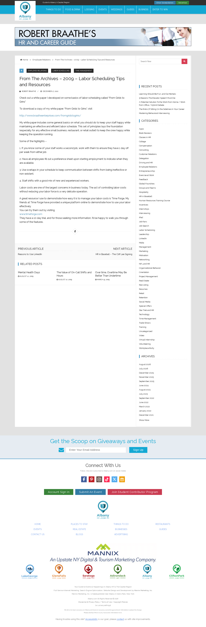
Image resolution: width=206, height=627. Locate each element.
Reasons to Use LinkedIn (30, 254)
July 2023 (143, 394)
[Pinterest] (91, 479)
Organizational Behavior (150, 268)
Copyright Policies (121, 602)
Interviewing (144, 213)
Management (145, 247)
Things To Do (53, 9)
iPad (141, 217)
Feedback (143, 179)
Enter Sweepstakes (165, 3)
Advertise (182, 3)
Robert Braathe (29, 91)
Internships (144, 209)
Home (38, 524)
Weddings (116, 9)
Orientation (144, 272)
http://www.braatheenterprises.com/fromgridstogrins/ (50, 115)
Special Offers (145, 306)
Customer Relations (148, 154)
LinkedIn (143, 238)
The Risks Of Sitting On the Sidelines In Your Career (161, 109)
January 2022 (145, 411)
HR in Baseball (145, 196)
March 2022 (144, 406)
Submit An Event (90, 492)
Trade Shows (145, 323)
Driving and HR (146, 162)
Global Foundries (146, 184)
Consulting (144, 150)
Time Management (83, 71)
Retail (141, 293)
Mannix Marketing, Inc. (143, 590)
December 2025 (146, 373)
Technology (144, 314)
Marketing (143, 251)
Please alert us (88, 612)
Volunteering (145, 344)
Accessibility (91, 619)
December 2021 (146, 415)
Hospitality (143, 192)
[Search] (184, 61)
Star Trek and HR (146, 310)
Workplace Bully (146, 348)
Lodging (89, 9)
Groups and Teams (147, 188)
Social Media (144, 302)
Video (141, 335)
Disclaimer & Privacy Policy (89, 602)
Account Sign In (58, 492)
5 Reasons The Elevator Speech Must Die (157, 98)
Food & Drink (72, 9)
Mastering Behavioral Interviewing (154, 113)
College (142, 141)
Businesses (121, 529)
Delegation (144, 158)
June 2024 (144, 385)
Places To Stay (79, 524)
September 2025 (146, 381)
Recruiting (143, 285)
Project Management (148, 276)
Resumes (143, 289)
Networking (144, 259)
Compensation (145, 146)
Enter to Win (160, 9)
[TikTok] (107, 479)
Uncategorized (145, 331)
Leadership (144, 234)
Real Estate (144, 281)
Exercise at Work (146, 175)
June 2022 (143, 402)
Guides (130, 9)
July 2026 (143, 368)
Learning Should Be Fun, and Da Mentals (157, 94)
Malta (141, 243)
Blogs (79, 534)
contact (120, 619)
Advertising (121, 534)
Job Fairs (143, 221)
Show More (144, 420)
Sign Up (138, 449)
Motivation (143, 255)
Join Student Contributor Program (135, 492)
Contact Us (37, 534)
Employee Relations (37, 71)
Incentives (143, 205)
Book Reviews (145, 133)
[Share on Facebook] (75, 231)
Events (103, 9)
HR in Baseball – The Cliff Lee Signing (114, 254)
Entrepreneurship (147, 171)
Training (142, 327)
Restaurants (162, 524)
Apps (141, 129)
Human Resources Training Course (154, 200)
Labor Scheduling (61, 71)
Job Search (144, 226)
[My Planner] (122, 479)
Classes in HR (145, 137)
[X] (114, 479)
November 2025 (146, 377)
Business (143, 9)
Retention (143, 297)
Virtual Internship (147, 340)
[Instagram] (99, 479)
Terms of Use (106, 602)
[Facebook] (84, 479)
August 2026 (145, 364)
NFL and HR (144, 264)
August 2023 (145, 390)
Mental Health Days (29, 272)
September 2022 (146, 398)
